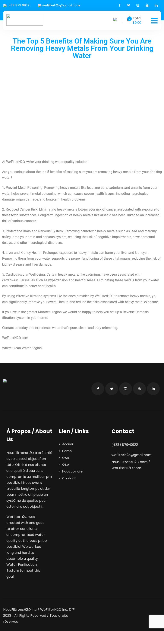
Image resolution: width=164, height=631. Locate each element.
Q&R (65, 457)
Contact (69, 478)
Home (67, 451)
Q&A (65, 464)
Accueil (67, 444)
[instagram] (137, 5)
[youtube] (147, 5)
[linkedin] (156, 5)
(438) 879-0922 (124, 444)
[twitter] (128, 5)
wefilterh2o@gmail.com (61, 5)
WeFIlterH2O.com (126, 467)
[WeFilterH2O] (24, 20)
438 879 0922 (18, 5)
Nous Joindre (72, 471)
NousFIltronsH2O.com (129, 461)
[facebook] (120, 5)
